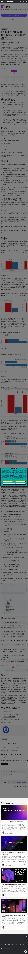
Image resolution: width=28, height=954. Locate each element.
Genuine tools (4, 939)
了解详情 (16, 473)
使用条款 (20, 476)
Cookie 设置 (14, 483)
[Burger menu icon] (26, 1)
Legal (21, 937)
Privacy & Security (5, 937)
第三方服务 (23, 477)
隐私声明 (16, 476)
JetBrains (11, 951)
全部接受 (14, 481)
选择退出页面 (13, 478)
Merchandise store (7, 948)
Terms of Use (15, 937)
